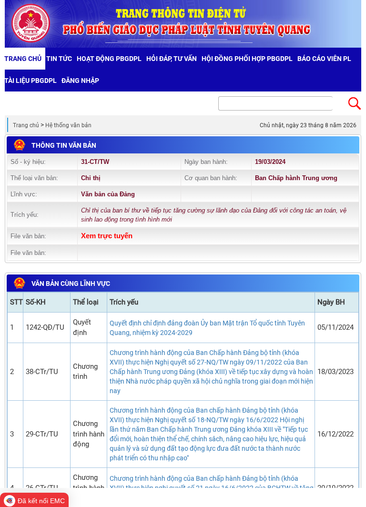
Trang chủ (26, 125)
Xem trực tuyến (106, 236)
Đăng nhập (80, 80)
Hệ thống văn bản (68, 125)
